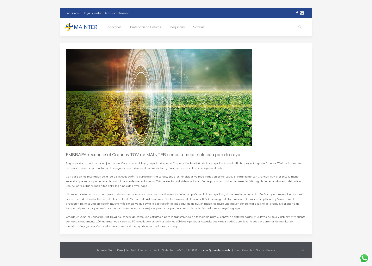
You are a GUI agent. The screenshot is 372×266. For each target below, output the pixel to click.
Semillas (198, 27)
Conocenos (113, 27)
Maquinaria (177, 27)
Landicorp (72, 13)
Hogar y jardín (92, 13)
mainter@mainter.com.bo (215, 250)
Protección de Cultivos (145, 27)
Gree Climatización (117, 13)
